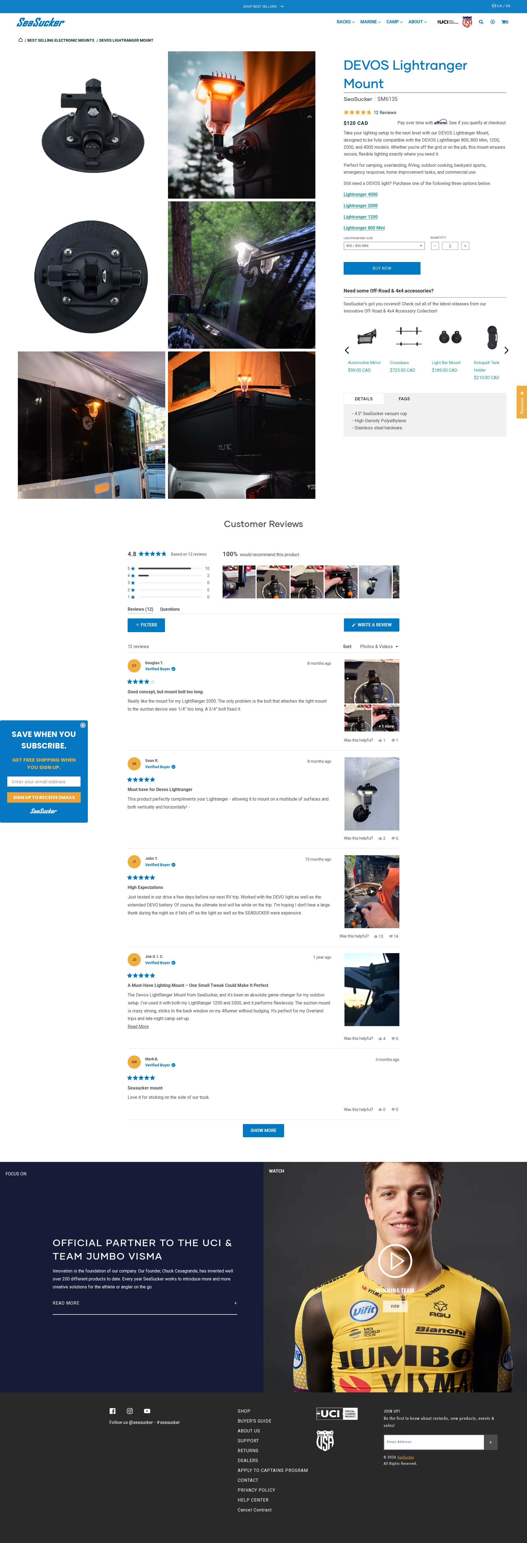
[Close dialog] (83, 725)
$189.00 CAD (444, 370)
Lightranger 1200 (361, 216)
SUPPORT (248, 1440)
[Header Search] (483, 22)
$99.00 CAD (359, 370)
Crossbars (399, 362)
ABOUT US (249, 1431)
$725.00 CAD (402, 370)
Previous (347, 350)
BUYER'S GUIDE (254, 1421)
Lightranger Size (358, 238)
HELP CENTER (253, 1500)
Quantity (438, 238)
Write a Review (378, 627)
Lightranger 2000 (361, 205)
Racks (344, 21)
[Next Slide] (395, 581)
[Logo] (41, 22)
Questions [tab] (170, 610)
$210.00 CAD (486, 377)
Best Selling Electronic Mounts (60, 40)
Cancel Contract (255, 1510)
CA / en (503, 6)
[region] (311, 581)
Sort (347, 646)
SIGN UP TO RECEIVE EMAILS (44, 797)
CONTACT (248, 1480)
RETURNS (248, 1450)
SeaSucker (358, 99)
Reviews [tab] (140, 610)
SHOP (244, 1411)
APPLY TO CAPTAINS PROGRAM (273, 1470)
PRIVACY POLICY (256, 1490)
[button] (503, 22)
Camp (393, 21)
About (416, 21)
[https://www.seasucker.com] (21, 40)
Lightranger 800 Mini (364, 227)
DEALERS (248, 1460)
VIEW (395, 1306)
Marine (369, 21)
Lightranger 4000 (361, 194)
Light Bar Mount (446, 362)
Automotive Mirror (364, 362)
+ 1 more (386, 726)
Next (506, 350)
